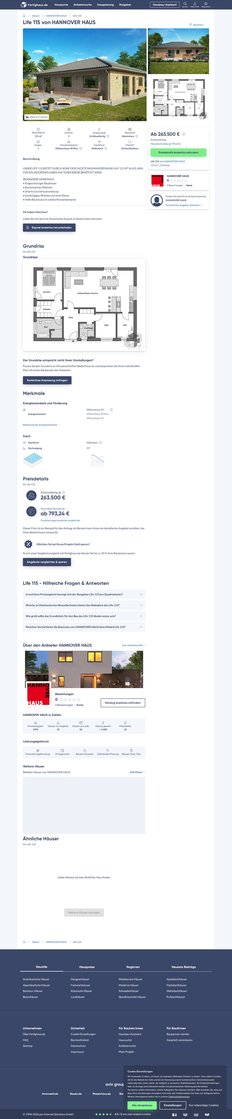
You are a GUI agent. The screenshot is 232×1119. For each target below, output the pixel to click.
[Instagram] (196, 1113)
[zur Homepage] (25, 15)
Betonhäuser (30, 996)
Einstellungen (173, 1105)
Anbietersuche (83, 4)
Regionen (133, 967)
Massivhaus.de (102, 1093)
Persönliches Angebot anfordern (183, 205)
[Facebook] (174, 1113)
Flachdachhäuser (176, 985)
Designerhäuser (80, 979)
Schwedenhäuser (129, 990)
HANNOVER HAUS (56, 15)
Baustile (41, 967)
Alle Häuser (136, 772)
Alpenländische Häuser (36, 985)
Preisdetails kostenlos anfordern (178, 152)
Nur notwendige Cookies (204, 1105)
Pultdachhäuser (176, 996)
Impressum (77, 1051)
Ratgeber (125, 4)
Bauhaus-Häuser (33, 990)
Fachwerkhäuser (80, 985)
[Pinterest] (185, 1113)
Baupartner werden (178, 1034)
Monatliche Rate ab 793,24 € (166, 143)
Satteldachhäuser (177, 979)
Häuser (36, 15)
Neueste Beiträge (184, 967)
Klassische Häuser (81, 990)
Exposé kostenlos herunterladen (52, 227)
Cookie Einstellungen (83, 1034)
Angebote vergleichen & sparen (47, 562)
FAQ (25, 1040)
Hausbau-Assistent (165, 4)
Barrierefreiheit (80, 1040)
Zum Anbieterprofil (132, 645)
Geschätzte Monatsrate (53, 508)
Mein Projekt (126, 1051)
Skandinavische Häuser (132, 996)
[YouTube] (207, 1113)
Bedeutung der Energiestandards (40, 424)
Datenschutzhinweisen (179, 1097)
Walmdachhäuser (177, 990)
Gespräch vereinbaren (179, 1040)
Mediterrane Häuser (130, 979)
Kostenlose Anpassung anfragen (47, 380)
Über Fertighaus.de (34, 1034)
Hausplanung (105, 4)
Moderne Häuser (129, 985)
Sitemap (27, 1045)
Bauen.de (76, 1093)
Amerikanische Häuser (36, 979)
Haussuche (61, 4)
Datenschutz (78, 1045)
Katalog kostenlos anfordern (123, 702)
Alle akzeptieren (142, 1105)
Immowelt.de (50, 1093)
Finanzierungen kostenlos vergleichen (60, 520)
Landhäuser (78, 996)
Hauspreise (87, 967)
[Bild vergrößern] (139, 346)
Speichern (198, 24)
